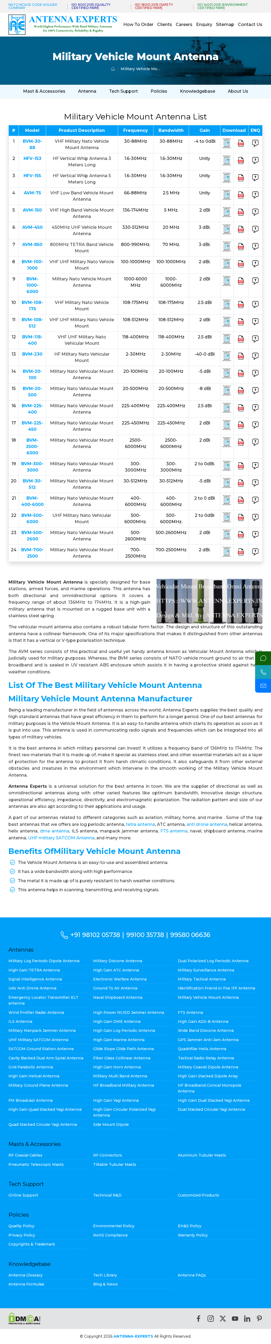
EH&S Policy (189, 1226)
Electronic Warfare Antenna (120, 979)
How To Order (138, 24)
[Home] (113, 69)
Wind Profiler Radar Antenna (36, 1012)
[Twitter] (223, 1318)
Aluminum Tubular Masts (202, 1155)
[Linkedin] (247, 1318)
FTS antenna (174, 831)
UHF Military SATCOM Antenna (38, 1039)
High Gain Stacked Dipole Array (208, 1076)
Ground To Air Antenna (115, 988)
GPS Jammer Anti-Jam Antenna (208, 1039)
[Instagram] (210, 1318)
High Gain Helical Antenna (33, 1076)
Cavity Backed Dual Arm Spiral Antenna (45, 1058)
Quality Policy (21, 1226)
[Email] (263, 686)
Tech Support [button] (123, 91)
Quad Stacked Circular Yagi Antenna (42, 1124)
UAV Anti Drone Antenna (32, 988)
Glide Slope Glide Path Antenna (123, 1048)
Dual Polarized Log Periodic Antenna (213, 960)
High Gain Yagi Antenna (116, 1100)
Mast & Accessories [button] (44, 91)
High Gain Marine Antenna (118, 1039)
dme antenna (54, 831)
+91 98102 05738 (95, 935)
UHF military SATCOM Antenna (61, 837)
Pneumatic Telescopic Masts (36, 1164)
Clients (164, 24)
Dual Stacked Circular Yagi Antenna (211, 1109)
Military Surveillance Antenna (206, 970)
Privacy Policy (21, 1235)
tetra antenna (140, 824)
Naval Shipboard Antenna (117, 997)
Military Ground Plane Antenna (38, 1085)
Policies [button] (159, 91)
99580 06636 (190, 935)
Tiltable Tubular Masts (114, 1164)
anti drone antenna (207, 824)
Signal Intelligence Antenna (35, 979)
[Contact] (263, 658)
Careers (184, 24)
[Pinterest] (259, 1318)
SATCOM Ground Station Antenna (41, 1048)
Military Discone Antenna (117, 960)
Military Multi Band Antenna (120, 1076)
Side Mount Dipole (111, 1124)
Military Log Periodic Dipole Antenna (43, 960)
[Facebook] (198, 1318)
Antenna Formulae (26, 1284)
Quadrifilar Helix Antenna (202, 1048)
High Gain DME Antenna (117, 1021)
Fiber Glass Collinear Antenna (121, 1058)
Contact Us (250, 24)
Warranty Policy (193, 1235)
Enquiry (204, 24)
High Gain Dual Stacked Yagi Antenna (214, 1100)
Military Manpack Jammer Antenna (42, 1030)
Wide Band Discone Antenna (206, 1030)
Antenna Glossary (25, 1275)
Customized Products (198, 1195)
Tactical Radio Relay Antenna (206, 1058)
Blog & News (105, 1284)
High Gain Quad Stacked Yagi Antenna (45, 1109)
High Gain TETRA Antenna (34, 970)
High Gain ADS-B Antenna (203, 1021)
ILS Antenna (20, 1021)
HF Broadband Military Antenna (123, 1085)
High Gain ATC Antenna (116, 970)
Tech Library (105, 1275)
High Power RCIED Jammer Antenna (128, 1012)
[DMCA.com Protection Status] (24, 1318)
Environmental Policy (113, 1226)
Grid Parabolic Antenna (30, 1067)
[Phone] (263, 672)
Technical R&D (107, 1195)
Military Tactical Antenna (202, 979)
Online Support (23, 1195)
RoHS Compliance (110, 1235)
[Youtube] (235, 1318)
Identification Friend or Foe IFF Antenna (216, 988)
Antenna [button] (87, 91)
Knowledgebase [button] (197, 91)
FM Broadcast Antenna (30, 1100)
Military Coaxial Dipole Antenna (208, 1067)
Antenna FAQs (192, 1275)
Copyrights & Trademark (31, 1244)
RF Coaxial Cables (25, 1155)
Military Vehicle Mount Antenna (140, 68)
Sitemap (225, 24)
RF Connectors (107, 1155)
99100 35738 (145, 935)
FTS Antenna (190, 1012)
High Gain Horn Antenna (117, 1067)
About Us (238, 91)
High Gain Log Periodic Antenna (124, 1030)
